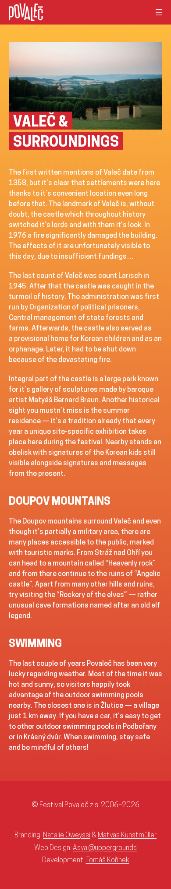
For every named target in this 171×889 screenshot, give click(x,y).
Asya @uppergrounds (105, 847)
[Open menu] (158, 12)
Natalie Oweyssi (66, 835)
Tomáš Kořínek (107, 860)
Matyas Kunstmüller (127, 835)
